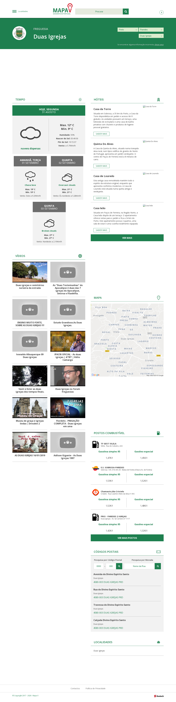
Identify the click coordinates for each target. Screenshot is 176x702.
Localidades (23, 11)
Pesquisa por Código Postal (108, 560)
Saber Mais (101, 133)
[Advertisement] (88, 69)
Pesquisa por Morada (142, 560)
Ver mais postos (127, 537)
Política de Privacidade (95, 688)
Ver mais (127, 237)
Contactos (75, 688)
